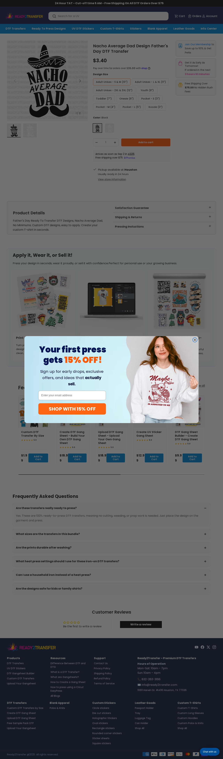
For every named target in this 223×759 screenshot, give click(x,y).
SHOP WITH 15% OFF (72, 409)
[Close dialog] (195, 339)
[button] (210, 752)
